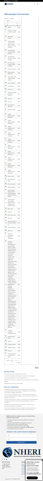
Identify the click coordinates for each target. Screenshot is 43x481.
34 (6, 208)
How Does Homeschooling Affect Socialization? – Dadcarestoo (18, 404)
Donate (23, 468)
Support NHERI (32, 477)
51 (16, 362)
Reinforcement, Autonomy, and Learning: (13, 383)
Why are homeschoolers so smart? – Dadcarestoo (15, 399)
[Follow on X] (5, 459)
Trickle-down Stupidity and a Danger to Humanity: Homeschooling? (19, 375)
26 (6, 165)
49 (6, 355)
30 (6, 184)
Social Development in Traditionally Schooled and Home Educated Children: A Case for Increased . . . (21, 401)
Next (19, 362)
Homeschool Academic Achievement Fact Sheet (15, 374)
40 (6, 230)
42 (6, 284)
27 (6, 171)
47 (6, 347)
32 (6, 193)
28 (6, 176)
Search (36, 367)
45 (6, 341)
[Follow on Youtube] (6, 459)
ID (6, 27)
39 (6, 227)
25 (6, 159)
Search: (8, 20)
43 (6, 332)
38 (6, 222)
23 (6, 146)
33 (6, 202)
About (23, 464)
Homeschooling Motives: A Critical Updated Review (16, 377)
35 (6, 212)
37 (6, 218)
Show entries (9, 18)
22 (6, 140)
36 (6, 215)
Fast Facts (24, 469)
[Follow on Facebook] (3, 459)
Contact (23, 467)
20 (6, 128)
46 (6, 344)
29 (6, 180)
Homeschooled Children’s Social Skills (12, 406)
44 (6, 337)
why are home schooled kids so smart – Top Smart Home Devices (19, 394)
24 (6, 153)
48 (6, 350)
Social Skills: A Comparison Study (26, 409)
